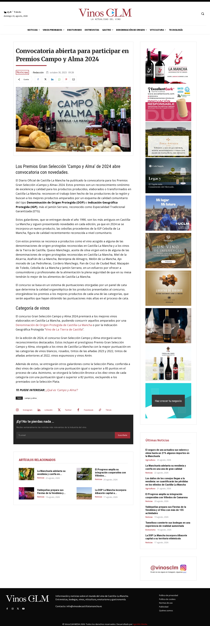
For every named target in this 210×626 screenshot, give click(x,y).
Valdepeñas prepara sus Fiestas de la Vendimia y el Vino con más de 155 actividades (165, 510)
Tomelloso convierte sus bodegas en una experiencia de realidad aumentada (167, 524)
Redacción (38, 72)
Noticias (22, 72)
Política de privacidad (168, 595)
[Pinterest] (66, 79)
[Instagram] (17, 410)
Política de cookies (167, 599)
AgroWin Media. (140, 624)
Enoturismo (150, 530)
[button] (202, 13)
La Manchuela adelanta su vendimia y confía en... (51, 472)
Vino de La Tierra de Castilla (64, 329)
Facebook (88, 410)
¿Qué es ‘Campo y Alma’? (62, 390)
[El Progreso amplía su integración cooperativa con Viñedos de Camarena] (84, 474)
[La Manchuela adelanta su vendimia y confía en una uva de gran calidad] (26, 474)
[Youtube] (23, 609)
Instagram (27, 410)
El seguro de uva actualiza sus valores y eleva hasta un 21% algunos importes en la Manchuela (167, 453)
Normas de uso (166, 603)
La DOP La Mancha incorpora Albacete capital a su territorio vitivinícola (166, 537)
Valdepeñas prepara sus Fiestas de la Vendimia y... (51, 491)
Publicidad (163, 606)
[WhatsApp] (59, 79)
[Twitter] (45, 79)
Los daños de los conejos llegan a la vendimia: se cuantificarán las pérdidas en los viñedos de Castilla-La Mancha (166, 481)
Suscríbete (122, 435)
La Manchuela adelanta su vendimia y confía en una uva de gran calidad (165, 467)
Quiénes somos (166, 610)
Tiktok (108, 410)
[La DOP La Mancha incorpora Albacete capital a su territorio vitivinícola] (84, 493)
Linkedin (49, 410)
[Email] (73, 79)
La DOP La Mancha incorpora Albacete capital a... (110, 491)
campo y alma (31, 398)
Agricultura (150, 460)
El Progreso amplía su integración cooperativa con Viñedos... (110, 472)
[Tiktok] (100, 410)
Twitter (68, 410)
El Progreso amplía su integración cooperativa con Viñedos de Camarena (166, 496)
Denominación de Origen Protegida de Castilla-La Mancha (54, 325)
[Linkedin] (52, 79)
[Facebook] (38, 79)
